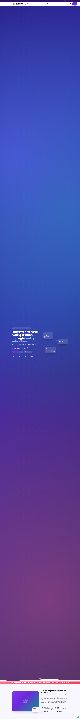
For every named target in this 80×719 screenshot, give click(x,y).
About (31, 3)
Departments (43, 3)
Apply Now (74, 4)
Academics (37, 3)
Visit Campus (28, 351)
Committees (49, 3)
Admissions (59, 3)
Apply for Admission (17, 351)
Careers (65, 3)
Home (28, 3)
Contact (69, 3)
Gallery (55, 3)
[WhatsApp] (78, 717)
